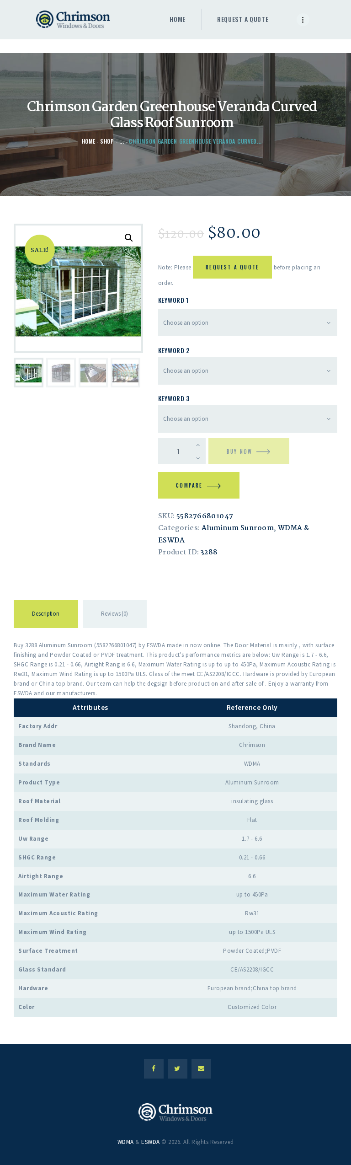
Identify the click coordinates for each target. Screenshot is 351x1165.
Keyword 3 (174, 398)
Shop (107, 141)
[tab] (46, 615)
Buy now (239, 451)
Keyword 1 (173, 300)
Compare (189, 485)
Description (45, 613)
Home (89, 141)
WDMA (125, 1142)
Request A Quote (232, 267)
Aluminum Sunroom (238, 528)
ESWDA (150, 1142)
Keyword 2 (174, 350)
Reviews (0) (114, 613)
